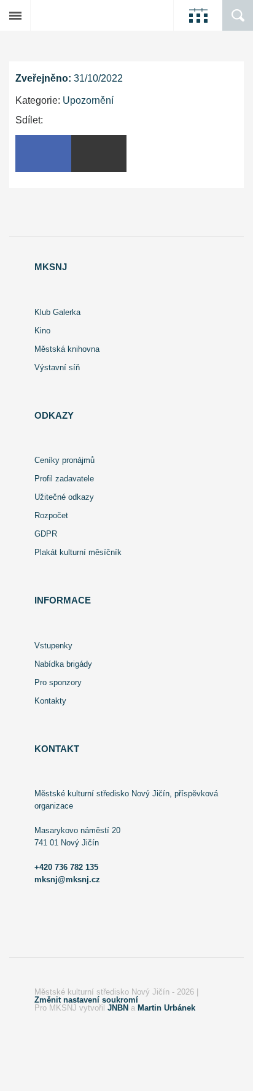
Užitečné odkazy (64, 497)
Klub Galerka (57, 312)
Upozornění (88, 100)
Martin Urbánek (166, 1007)
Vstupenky (53, 645)
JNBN (117, 1007)
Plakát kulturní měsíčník (78, 552)
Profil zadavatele (64, 478)
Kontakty (50, 700)
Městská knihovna (66, 349)
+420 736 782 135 (66, 867)
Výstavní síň (57, 367)
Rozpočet (51, 515)
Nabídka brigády (63, 664)
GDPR (45, 533)
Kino (42, 330)
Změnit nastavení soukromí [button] (86, 999)
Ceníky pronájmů (64, 460)
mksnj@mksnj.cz (67, 879)
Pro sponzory (58, 682)
